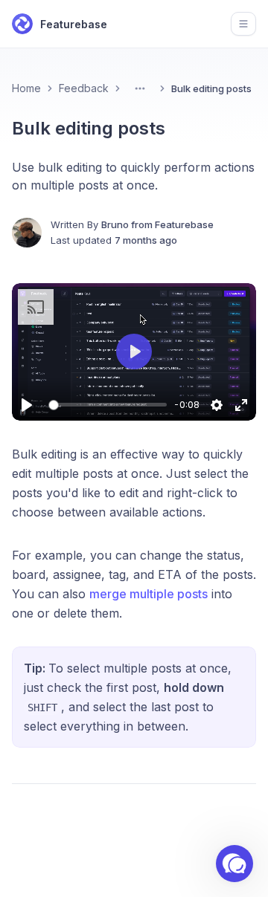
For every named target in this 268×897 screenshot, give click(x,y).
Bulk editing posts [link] (211, 88)
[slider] (110, 405)
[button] (134, 351)
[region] (134, 352)
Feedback (84, 88)
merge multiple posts (148, 593)
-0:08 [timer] (186, 404)
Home (26, 88)
